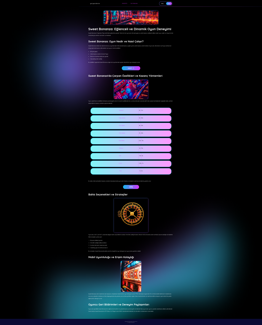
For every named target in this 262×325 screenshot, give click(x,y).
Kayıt (169, 3)
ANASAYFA (124, 3)
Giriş (162, 3)
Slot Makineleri (134, 3)
